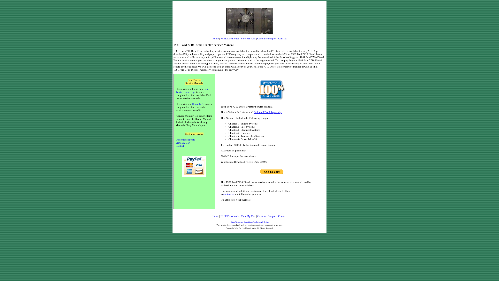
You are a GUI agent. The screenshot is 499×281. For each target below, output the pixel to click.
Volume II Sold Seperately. (268, 112)
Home (215, 38)
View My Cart (248, 38)
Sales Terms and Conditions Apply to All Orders (250, 222)
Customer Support (266, 38)
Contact (282, 38)
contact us (228, 194)
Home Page (198, 103)
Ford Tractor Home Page (192, 90)
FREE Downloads (229, 38)
